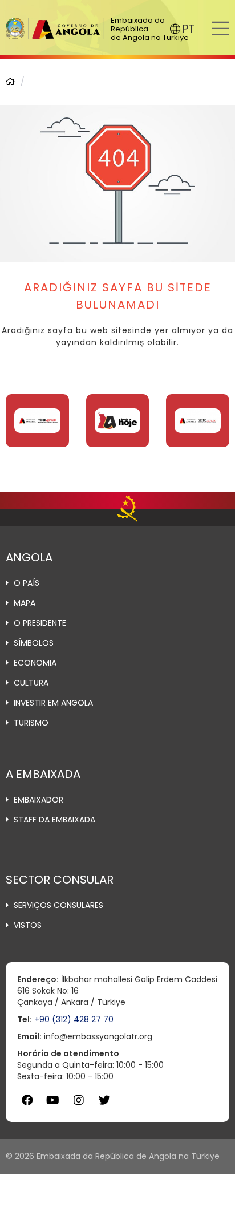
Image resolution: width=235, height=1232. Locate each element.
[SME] (197, 420)
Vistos (28, 925)
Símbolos (34, 643)
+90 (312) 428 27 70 (74, 1019)
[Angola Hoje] (117, 420)
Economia (35, 662)
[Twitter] (104, 1101)
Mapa (24, 603)
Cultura (31, 682)
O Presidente (40, 623)
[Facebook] (27, 1101)
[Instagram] (78, 1101)
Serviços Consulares (58, 905)
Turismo (31, 722)
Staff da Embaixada (54, 819)
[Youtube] (53, 1101)
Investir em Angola (53, 702)
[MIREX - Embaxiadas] (37, 420)
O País (26, 583)
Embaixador (38, 799)
